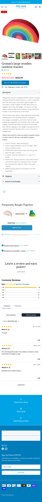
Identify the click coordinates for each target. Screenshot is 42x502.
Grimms (6, 70)
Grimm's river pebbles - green (14, 251)
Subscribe (21, 472)
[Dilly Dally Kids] (21, 7)
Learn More (21, 271)
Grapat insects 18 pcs (11, 245)
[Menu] (2, 7)
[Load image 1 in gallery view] (21, 31)
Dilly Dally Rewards (24, 2)
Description (6, 92)
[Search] (6, 7)
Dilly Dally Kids (9, 495)
